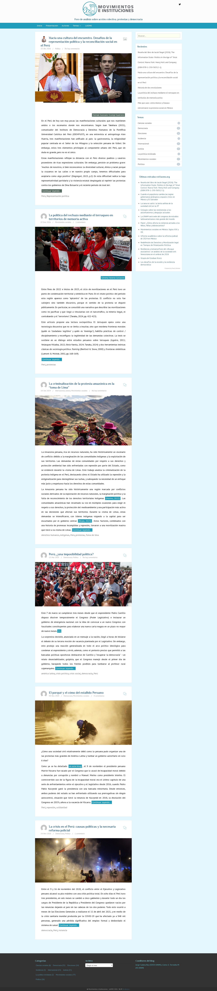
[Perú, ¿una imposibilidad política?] (83, 584)
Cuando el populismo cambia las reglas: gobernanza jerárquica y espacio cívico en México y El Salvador (158, 197)
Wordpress (125, 989)
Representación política (58, 196)
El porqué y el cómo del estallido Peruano (76, 692)
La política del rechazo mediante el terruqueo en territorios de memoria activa (81, 217)
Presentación (52, 25)
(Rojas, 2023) (85, 520)
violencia (63, 930)
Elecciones (142, 133)
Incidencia (142, 138)
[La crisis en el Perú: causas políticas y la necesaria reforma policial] (83, 860)
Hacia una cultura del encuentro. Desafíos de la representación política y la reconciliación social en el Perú (79, 41)
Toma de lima (92, 535)
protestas (51, 364)
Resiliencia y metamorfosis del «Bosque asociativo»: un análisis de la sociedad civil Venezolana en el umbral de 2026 (158, 251)
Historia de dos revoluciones (150, 87)
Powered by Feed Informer (172, 268)
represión (51, 807)
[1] (59, 631)
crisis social (75, 673)
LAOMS (88, 25)
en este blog (75, 766)
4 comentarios (99, 696)
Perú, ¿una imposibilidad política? (71, 554)
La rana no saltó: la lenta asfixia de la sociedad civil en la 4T (157, 204)
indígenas (64, 535)
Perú (43, 196)
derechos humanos (50, 535)
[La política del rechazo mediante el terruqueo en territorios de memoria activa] (83, 249)
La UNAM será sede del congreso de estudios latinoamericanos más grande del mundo (159, 217)
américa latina (48, 673)
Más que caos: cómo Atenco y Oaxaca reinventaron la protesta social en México (155, 105)
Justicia (68, 391)
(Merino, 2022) (113, 498)
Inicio (39, 25)
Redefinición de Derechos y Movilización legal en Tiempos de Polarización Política (160, 243)
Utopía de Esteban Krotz (151, 258)
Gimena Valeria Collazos (112, 277)
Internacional (60, 391)
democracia (87, 673)
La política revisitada (147, 154)
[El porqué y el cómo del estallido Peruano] (83, 722)
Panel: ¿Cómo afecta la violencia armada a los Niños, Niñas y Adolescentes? (160, 224)
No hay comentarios (72, 48)
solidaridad (61, 807)
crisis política (62, 673)
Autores (65, 25)
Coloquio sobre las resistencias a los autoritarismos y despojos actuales (156, 211)
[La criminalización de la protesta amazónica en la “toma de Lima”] (83, 433)
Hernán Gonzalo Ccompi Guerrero (108, 115)
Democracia (68, 557)
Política (57, 48)
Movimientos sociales (63, 222)
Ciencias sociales (145, 123)
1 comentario (81, 222)
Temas (76, 25)
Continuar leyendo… (51, 190)
